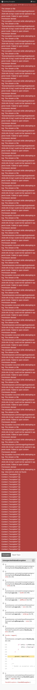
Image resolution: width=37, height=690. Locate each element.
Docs (34, 1)
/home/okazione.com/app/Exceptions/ (19, 639)
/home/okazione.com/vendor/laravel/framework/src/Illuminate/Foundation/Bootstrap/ (19, 676)
